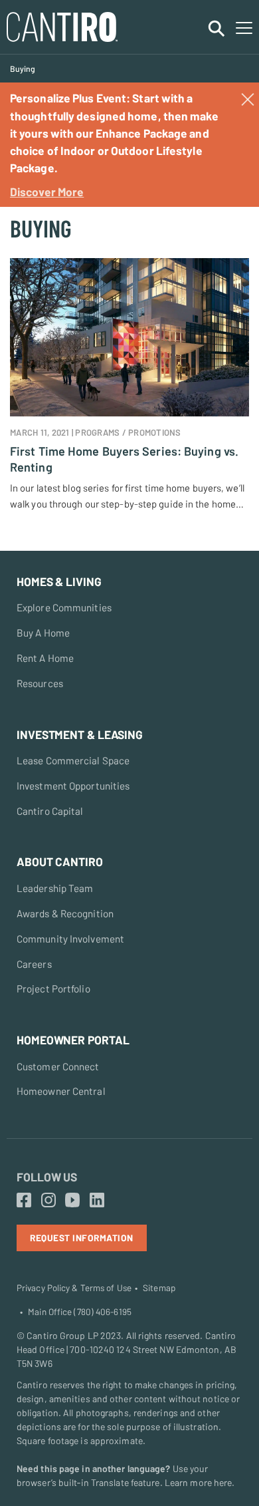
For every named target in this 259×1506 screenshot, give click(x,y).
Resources (40, 683)
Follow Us (47, 1176)
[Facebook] (24, 1200)
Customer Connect (58, 1066)
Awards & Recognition (65, 913)
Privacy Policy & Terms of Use (74, 1287)
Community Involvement (70, 939)
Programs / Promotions (128, 432)
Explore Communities (64, 607)
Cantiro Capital (50, 811)
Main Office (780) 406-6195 (79, 1311)
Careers (34, 964)
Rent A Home (45, 658)
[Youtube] (72, 1200)
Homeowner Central (61, 1091)
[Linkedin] (97, 1200)
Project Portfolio (53, 988)
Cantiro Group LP (62, 1335)
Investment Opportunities (73, 786)
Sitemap (159, 1287)
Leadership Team (55, 888)
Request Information (81, 1237)
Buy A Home (43, 633)
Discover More (47, 191)
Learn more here (198, 1482)
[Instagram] (48, 1200)
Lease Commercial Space (73, 760)
